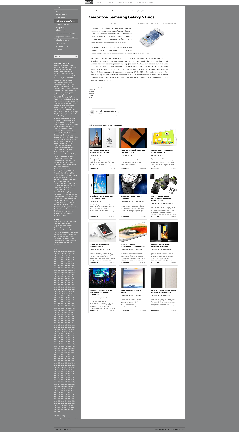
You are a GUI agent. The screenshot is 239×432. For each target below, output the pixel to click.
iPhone (63, 114)
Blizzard (64, 80)
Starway (56, 179)
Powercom (64, 160)
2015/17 (64, 359)
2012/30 (64, 268)
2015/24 (71, 363)
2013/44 (71, 310)
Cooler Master (64, 86)
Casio (61, 82)
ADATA (65, 65)
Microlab (57, 131)
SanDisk (63, 171)
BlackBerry (57, 80)
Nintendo (62, 141)
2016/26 (57, 397)
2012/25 (71, 264)
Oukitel (69, 150)
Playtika (56, 209)
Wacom (68, 194)
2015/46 (57, 380)
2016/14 (64, 390)
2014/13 (64, 323)
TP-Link (72, 186)
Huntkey (64, 211)
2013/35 (71, 304)
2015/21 (71, 361)
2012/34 (71, 270)
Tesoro (63, 215)
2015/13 (57, 356)
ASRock (60, 76)
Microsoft (69, 131)
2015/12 (71, 354)
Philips (73, 154)
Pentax (67, 154)
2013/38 (71, 306)
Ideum (56, 112)
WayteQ (74, 194)
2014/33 (71, 335)
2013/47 (71, 312)
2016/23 (57, 394)
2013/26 (71, 297)
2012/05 (57, 251)
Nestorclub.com (180, 429)
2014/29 (64, 333)
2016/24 (64, 394)
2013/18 (64, 293)
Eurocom (57, 95)
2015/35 (64, 371)
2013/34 (64, 304)
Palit (64, 152)
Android (67, 72)
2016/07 (57, 386)
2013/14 (57, 291)
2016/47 (71, 409)
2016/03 (71, 382)
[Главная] (89, 2)
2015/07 (57, 352)
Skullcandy (62, 175)
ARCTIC (73, 74)
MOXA (69, 137)
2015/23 (64, 363)
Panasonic (70, 152)
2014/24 (71, 329)
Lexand (56, 122)
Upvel (56, 190)
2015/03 (71, 348)
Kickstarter (68, 116)
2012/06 (64, 251)
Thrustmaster (58, 186)
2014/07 (64, 318)
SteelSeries (64, 179)
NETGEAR (57, 215)
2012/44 (57, 278)
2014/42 (71, 342)
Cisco (66, 82)
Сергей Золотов (70, 240)
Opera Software (64, 148)
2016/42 (57, 407)
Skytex (74, 175)
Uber (69, 188)
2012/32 (57, 270)
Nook (62, 143)
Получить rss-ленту (145, 2)
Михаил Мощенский (61, 236)
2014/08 (71, 318)
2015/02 (64, 348)
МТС (63, 207)
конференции (66, 418)
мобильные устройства (101, 11)
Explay (63, 95)
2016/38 (71, 403)
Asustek (70, 76)
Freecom (57, 99)
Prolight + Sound (59, 162)
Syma (60, 181)
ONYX (56, 148)
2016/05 (64, 384)
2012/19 (71, 259)
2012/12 (64, 255)
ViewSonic (57, 194)
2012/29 (57, 268)
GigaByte (72, 103)
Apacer (68, 209)
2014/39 (71, 340)
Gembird (74, 101)
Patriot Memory (59, 154)
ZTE (76, 202)
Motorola (65, 135)
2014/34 (57, 338)
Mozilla (74, 137)
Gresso (61, 107)
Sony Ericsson (68, 177)
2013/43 (64, 310)
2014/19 (57, 327)
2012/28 (71, 266)
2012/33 (64, 270)
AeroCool (68, 67)
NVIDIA (67, 143)
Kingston (57, 118)
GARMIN (74, 99)
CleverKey (57, 84)
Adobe (71, 65)
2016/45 (57, 409)
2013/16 (71, 291)
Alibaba (62, 69)
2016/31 (64, 399)
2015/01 (57, 348)
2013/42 (57, 310)
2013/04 (71, 283)
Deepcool (74, 88)
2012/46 (71, 278)
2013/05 (57, 285)
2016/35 (71, 401)
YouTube (66, 202)
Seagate (57, 173)
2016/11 (64, 388)
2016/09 (71, 386)
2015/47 (64, 380)
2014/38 (64, 340)
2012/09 (64, 253)
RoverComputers (60, 169)
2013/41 (71, 308)
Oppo (73, 148)
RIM (55, 166)
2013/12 (64, 289)
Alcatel (56, 69)
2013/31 (64, 302)
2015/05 (64, 350)
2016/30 (57, 399)
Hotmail (56, 110)
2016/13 (57, 390)
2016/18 (57, 392)
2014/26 (64, 331)
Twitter (64, 188)
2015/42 (71, 376)
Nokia (68, 141)
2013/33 (57, 304)
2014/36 (71, 338)
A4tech (56, 65)
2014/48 (71, 346)
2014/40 (57, 342)
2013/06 (64, 285)
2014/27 (71, 331)
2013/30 (57, 302)
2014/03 (57, 316)
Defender (57, 90)
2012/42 (64, 276)
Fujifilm (63, 99)
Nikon (56, 141)
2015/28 (57, 367)
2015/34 (57, 371)
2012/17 (57, 259)
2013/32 (71, 302)
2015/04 (57, 350)
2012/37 (71, 272)
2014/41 (64, 342)
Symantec (66, 181)
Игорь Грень (68, 232)
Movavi (64, 137)
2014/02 (71, 314)
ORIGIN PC (62, 150)
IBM (73, 110)
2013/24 (57, 297)
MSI (55, 139)
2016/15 (71, 390)
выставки (57, 418)
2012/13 (71, 255)
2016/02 (64, 382)
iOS (55, 114)
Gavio (62, 101)
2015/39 (71, 373)
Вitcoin (71, 204)
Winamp (57, 198)
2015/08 (64, 352)
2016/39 (57, 405)
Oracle (56, 150)
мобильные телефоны (117, 11)
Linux (55, 124)
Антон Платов (67, 226)
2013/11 (57, 289)
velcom (65, 190)
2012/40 (71, 274)
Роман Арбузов (68, 238)
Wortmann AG (72, 198)
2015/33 (71, 369)
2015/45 (71, 378)
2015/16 (57, 359)
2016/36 (57, 403)
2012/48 (64, 280)
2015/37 (57, 373)
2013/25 (64, 297)
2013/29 (71, 300)
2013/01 (71, 280)
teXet (69, 183)
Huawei (68, 110)
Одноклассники (71, 207)
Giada (66, 103)
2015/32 (64, 369)
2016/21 (64, 392)
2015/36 (71, 371)
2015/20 (64, 361)
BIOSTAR (70, 78)
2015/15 (71, 356)
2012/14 (57, 257)
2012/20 (57, 262)
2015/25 (57, 365)
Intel (65, 112)
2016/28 (64, 397)
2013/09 (64, 287)
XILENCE (67, 200)
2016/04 (57, 384)
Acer (61, 65)
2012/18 (64, 259)
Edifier (60, 93)
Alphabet (68, 69)
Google (66, 105)
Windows (63, 198)
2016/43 (64, 407)
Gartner (56, 101)
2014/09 (57, 321)
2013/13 (71, 289)
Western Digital (59, 196)
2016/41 (71, 405)
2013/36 (57, 306)
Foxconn (74, 97)
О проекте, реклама (125, 2)
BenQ (60, 78)
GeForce (68, 101)
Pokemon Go (67, 158)
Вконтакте (57, 207)
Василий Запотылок (61, 228)
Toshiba (67, 186)
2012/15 (64, 257)
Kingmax (57, 213)
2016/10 (57, 388)
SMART (56, 177)
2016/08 (64, 386)
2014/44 (64, 344)
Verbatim (71, 190)
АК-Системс (63, 204)
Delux (66, 90)
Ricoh (74, 164)
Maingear (62, 126)
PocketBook (58, 158)
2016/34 (64, 401)
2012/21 (64, 262)
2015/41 (64, 376)
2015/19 (57, 361)
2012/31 (71, 268)
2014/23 (64, 329)
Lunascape (68, 124)
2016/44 (71, 407)
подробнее (94, 168)
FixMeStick (57, 97)
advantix (57, 67)
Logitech (61, 124)
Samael (60, 221)
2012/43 (71, 276)
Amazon (56, 72)
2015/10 (57, 354)
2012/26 (57, 266)
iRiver (68, 114)
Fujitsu (68, 99)
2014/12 (57, 323)
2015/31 (57, 369)
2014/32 (64, 335)
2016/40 (64, 405)
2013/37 (64, 306)
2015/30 (71, 367)
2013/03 (64, 283)
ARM (55, 76)
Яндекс (62, 209)
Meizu (68, 126)
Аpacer (56, 204)
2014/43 (57, 344)
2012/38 (57, 274)
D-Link (68, 88)
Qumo (64, 164)
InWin (70, 112)
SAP (68, 171)
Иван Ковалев (59, 232)
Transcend (57, 188)
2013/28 (64, 300)
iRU (72, 114)
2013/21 (64, 295)
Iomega (75, 112)
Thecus (74, 183)
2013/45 (57, 312)
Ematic (65, 93)
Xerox (56, 200)
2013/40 (64, 308)
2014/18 (71, 325)
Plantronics (64, 156)
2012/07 (71, 251)
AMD (61, 72)
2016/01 (57, 382)
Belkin (56, 78)
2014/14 (71, 323)
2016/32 (71, 399)
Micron (63, 131)
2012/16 (71, 257)
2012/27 (64, 266)
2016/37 (64, 403)
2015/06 (71, 350)
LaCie (74, 118)
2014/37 (57, 340)
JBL (59, 116)
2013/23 (71, 295)
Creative (62, 88)
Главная (99, 2)
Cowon (56, 88)
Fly (69, 97)
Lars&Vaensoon (66, 213)
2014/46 (57, 346)
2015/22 (57, 363)
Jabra (76, 114)
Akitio (74, 67)
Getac (61, 103)
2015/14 (64, 356)
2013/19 (71, 293)
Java (55, 116)
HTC (64, 110)
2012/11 (57, 255)
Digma (71, 90)
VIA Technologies (64, 192)
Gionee (56, 105)
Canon (56, 82)
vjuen (66, 221)
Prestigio (71, 160)
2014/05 (71, 316)
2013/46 (64, 312)
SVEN (55, 181)
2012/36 (64, 272)
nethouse (73, 139)
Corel (71, 86)
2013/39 (57, 308)
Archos (67, 74)
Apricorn (62, 74)
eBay (55, 93)
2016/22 (71, 392)
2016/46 (64, 409)
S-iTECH (69, 169)
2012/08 (57, 253)
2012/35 (57, 272)
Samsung (57, 171)
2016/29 (71, 397)
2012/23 (57, 264)
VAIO (60, 190)
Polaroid (57, 160)
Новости (110, 2)
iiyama (61, 112)
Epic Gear (57, 211)
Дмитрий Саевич (69, 230)
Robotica (65, 166)
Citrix (70, 82)
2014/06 (57, 318)
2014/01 (64, 314)
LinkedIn (71, 122)
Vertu (56, 192)
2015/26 (64, 365)
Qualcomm (57, 164)
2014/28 (57, 333)
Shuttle (67, 173)
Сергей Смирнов (60, 242)
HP (61, 110)
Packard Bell (58, 152)
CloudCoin (65, 84)
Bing (64, 78)
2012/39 (64, 274)
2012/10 (71, 253)
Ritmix (59, 166)
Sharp (62, 173)
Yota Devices (58, 202)
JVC (62, 116)
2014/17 (64, 325)
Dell (62, 90)
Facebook (69, 95)
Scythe (72, 171)
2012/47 (57, 280)
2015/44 (64, 378)
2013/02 (57, 283)
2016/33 (57, 401)
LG (67, 122)
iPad (58, 114)
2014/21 (71, 327)
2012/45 (64, 278)
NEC (67, 139)
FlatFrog (65, 97)
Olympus (70, 145)
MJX (68, 133)
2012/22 (71, 262)
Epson (70, 93)
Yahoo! (73, 200)
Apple (56, 74)
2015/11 (64, 354)
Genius (56, 103)
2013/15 (64, 291)
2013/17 (57, 293)
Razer (69, 164)
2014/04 (64, 316)
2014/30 (71, 333)
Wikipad (73, 196)
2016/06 (71, 384)
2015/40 (57, 376)
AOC (72, 72)
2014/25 (57, 331)
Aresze (73, 209)
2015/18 (71, 359)
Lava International (60, 120)
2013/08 (57, 287)
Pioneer (56, 156)
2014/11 (71, 321)
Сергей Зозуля (59, 240)
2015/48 (71, 380)
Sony (61, 177)
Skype (69, 175)
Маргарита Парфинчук (68, 234)
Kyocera (68, 118)
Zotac (72, 202)
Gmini (62, 105)
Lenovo (74, 120)
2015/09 (71, 352)
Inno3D (70, 211)
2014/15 (57, 325)
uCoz (73, 188)
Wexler (67, 196)
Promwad (69, 162)
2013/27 (57, 300)
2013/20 (57, 295)
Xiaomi (61, 200)
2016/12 (71, 388)
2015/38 (64, 373)
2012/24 (64, 264)
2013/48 (57, 314)
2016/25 (71, 394)
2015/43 (57, 378)
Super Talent (73, 179)
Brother (70, 80)
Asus (65, 76)
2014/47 (64, 346)
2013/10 (71, 287)
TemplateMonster (60, 183)
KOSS (63, 118)
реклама (75, 418)
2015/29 (64, 367)
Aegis (62, 67)
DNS (75, 90)
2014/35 (64, 338)
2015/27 (71, 365)
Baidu (76, 76)
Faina (55, 221)
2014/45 (71, 344)
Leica (69, 120)
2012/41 (57, 276)
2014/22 (57, 329)
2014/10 (64, 321)
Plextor (70, 156)
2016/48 (57, 411)
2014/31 (57, 335)
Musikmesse (61, 139)
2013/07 (71, 285)
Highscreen (68, 107)
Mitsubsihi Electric (60, 133)
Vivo (63, 194)
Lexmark (62, 122)
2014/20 (64, 327)
